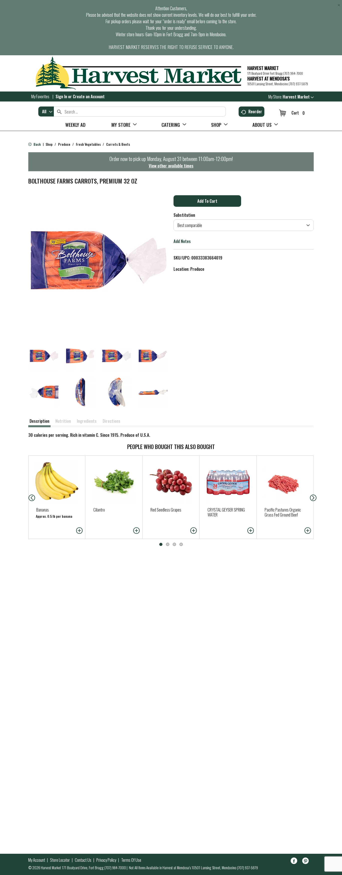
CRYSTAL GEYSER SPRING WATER (226, 512)
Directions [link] (111, 421)
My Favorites (40, 96)
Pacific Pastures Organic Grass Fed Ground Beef (283, 512)
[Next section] (314, 497)
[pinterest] (305, 861)
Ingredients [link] (87, 421)
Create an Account (89, 96)
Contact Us (83, 860)
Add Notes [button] (182, 241)
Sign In (61, 96)
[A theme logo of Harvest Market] (135, 73)
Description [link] (39, 421)
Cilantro (99, 509)
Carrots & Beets (118, 144)
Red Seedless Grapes (165, 509)
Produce (64, 144)
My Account (36, 860)
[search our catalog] (59, 111)
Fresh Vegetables (88, 144)
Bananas (42, 509)
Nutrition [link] (63, 421)
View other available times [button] (171, 165)
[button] (298, 97)
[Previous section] (28, 497)
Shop (49, 144)
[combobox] (46, 111)
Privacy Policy (106, 860)
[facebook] (294, 861)
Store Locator (60, 860)
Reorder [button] (255, 111)
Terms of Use (131, 860)
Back (37, 144)
